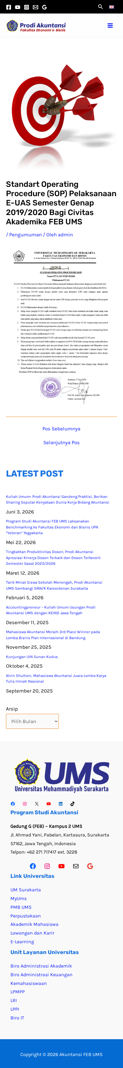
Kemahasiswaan (28, 983)
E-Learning (22, 941)
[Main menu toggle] (110, 25)
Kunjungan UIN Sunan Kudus (32, 656)
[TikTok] (72, 803)
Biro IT (17, 1018)
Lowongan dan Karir (32, 933)
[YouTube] (17, 7)
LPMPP (17, 992)
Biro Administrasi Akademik (41, 966)
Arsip (12, 709)
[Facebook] (8, 7)
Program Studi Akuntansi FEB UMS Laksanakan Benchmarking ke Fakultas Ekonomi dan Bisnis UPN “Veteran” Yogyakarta (52, 527)
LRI (13, 1000)
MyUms (18, 898)
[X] (36, 803)
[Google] (90, 866)
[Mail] (75, 866)
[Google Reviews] (44, 7)
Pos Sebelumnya (61, 428)
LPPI (14, 1009)
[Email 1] (35, 7)
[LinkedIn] (60, 803)
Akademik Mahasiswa (34, 924)
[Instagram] (26, 7)
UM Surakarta (25, 890)
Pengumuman (25, 235)
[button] (100, 7)
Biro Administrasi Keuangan (41, 974)
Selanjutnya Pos (61, 442)
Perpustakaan (25, 916)
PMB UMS (21, 907)
